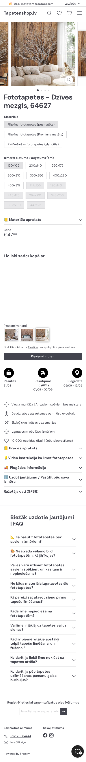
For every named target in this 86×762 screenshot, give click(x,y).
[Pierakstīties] (63, 711)
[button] (11, 335)
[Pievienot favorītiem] (76, 271)
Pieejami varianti (15, 326)
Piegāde (33, 347)
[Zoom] (69, 80)
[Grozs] (69, 13)
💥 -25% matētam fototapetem (30, 3)
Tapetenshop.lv (20, 13)
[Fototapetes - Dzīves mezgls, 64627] (43, 277)
